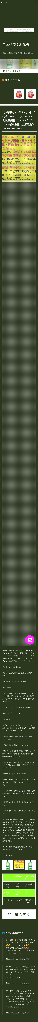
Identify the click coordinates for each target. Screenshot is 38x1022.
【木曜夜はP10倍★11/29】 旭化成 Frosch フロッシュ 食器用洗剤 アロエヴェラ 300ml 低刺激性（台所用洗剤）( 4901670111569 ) (19, 120)
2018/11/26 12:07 (23, 983)
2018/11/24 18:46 (23, 1013)
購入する (21, 914)
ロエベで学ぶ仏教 (15, 44)
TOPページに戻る (12, 71)
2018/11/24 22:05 (24, 959)
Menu (35, 2)
